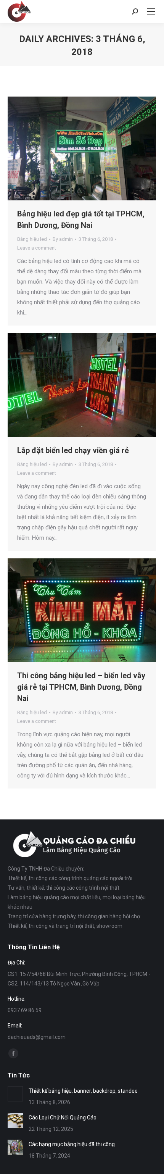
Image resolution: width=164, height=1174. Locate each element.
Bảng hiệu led (32, 239)
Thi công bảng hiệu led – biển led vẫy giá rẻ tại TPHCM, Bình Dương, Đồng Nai (81, 687)
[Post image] (15, 1093)
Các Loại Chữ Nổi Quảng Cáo (62, 1117)
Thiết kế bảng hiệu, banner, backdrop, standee (83, 1091)
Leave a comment (36, 248)
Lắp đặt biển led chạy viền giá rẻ (73, 450)
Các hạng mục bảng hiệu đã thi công (72, 1144)
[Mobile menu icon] (151, 11)
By (63, 239)
